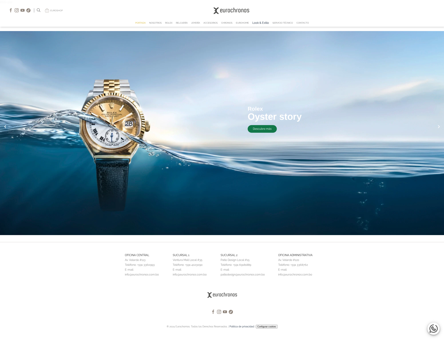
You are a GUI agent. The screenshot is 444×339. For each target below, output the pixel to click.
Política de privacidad (241, 326)
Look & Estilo (260, 22)
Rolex (255, 109)
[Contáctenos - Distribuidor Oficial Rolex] (424, 10)
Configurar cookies (266, 326)
